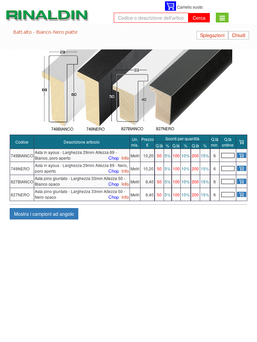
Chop (113, 158)
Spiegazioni (212, 35)
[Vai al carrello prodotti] (170, 6)
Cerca (199, 17)
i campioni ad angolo (44, 213)
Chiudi (238, 35)
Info (125, 158)
